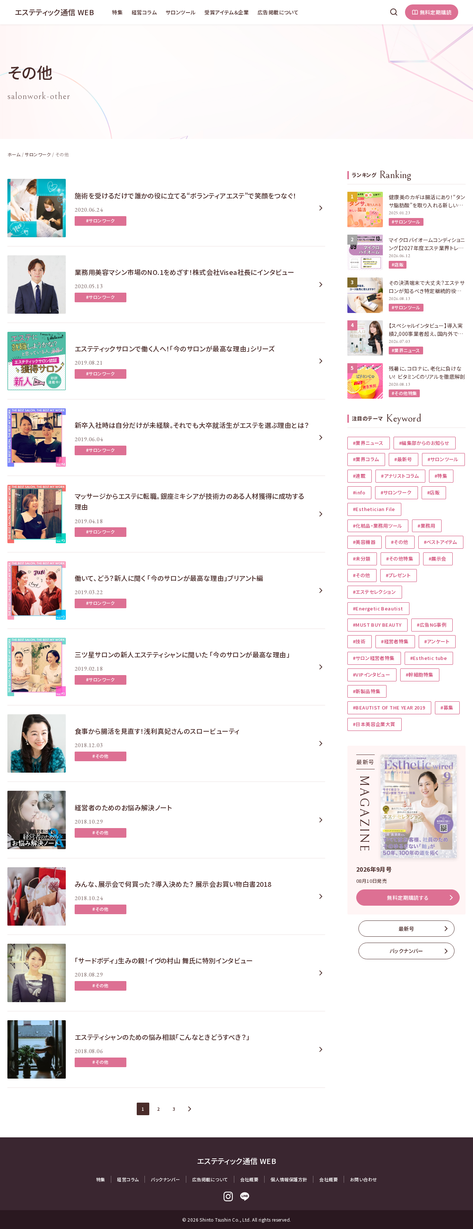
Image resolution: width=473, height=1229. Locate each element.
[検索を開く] (394, 12)
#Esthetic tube (428, 657)
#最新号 (403, 459)
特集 (117, 12)
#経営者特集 (394, 641)
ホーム (13, 154)
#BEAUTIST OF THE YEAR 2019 (389, 707)
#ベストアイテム (440, 541)
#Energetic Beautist (378, 608)
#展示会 (437, 558)
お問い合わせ (363, 1179)
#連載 (359, 475)
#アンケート (436, 641)
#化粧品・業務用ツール (377, 525)
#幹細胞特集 (419, 674)
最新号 (406, 928)
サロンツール (180, 12)
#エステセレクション (374, 591)
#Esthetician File (374, 509)
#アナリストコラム (400, 475)
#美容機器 (364, 541)
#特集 (441, 475)
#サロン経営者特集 (374, 657)
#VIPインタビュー (371, 674)
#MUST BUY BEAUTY (377, 624)
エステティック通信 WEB (54, 12)
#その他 (100, 756)
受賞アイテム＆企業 (226, 12)
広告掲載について (278, 12)
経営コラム (144, 12)
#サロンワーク (100, 220)
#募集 (446, 707)
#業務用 (426, 525)
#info (359, 492)
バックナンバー (406, 950)
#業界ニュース (406, 350)
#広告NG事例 (431, 624)
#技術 (359, 641)
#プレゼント (398, 575)
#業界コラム (366, 459)
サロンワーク (38, 154)
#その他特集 (404, 393)
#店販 (398, 264)
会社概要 (249, 1179)
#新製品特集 (366, 691)
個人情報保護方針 (288, 1179)
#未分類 (362, 558)
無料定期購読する (408, 897)
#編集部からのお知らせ (424, 442)
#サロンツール (406, 221)
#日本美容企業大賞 (374, 724)
